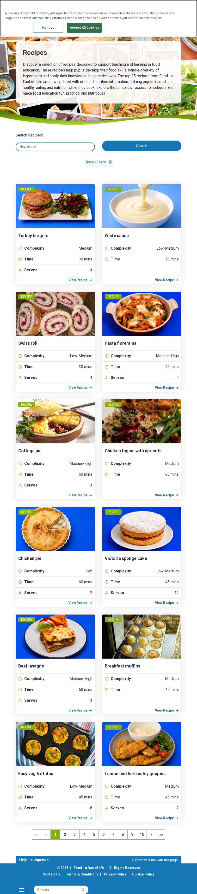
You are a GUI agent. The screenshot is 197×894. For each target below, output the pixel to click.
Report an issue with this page (155, 860)
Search (141, 146)
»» (161, 834)
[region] (98, 18)
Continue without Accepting (174, 6)
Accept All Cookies (84, 27)
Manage (48, 27)
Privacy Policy (115, 874)
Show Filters (95, 162)
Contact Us (52, 874)
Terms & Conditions (82, 874)
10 (142, 834)
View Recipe (77, 280)
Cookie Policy (143, 874)
